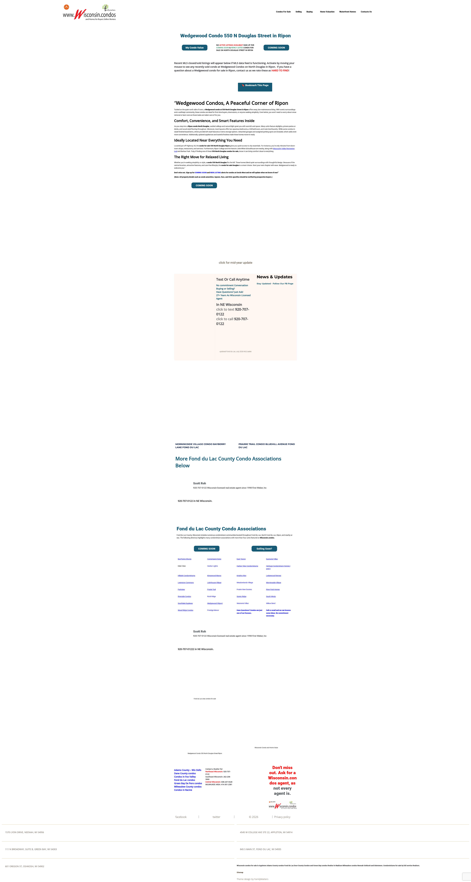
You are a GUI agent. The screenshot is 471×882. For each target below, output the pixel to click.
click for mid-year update (235, 262)
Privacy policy (282, 817)
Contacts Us (366, 12)
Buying (310, 12)
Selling (299, 12)
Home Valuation (327, 12)
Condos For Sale (283, 12)
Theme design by (245, 879)
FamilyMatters (261, 879)
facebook (181, 817)
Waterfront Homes (347, 12)
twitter (216, 817)
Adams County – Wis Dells (187, 770)
